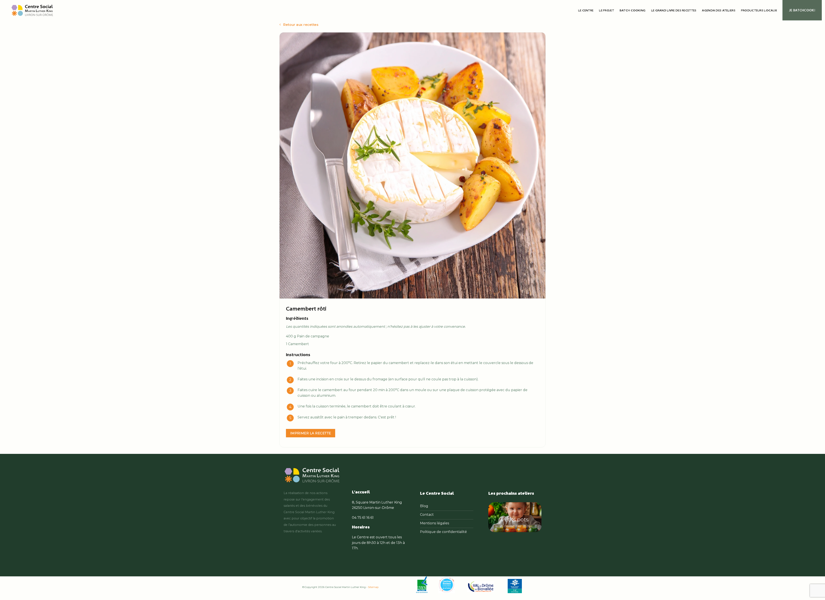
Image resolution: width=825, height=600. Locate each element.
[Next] (535, 518)
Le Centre (586, 10)
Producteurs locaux (759, 10)
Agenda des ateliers (718, 10)
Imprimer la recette (310, 433)
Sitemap (373, 587)
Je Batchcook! (802, 10)
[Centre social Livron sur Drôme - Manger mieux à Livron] (32, 10)
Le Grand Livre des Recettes (674, 10)
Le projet (606, 10)
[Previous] (495, 518)
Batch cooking (633, 10)
